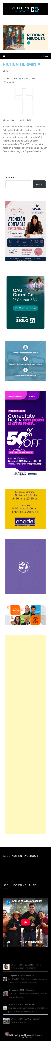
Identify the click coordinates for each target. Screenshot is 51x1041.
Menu (45, 56)
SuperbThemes (25, 1037)
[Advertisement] (25, 734)
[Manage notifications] (7, 1034)
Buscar (9, 177)
